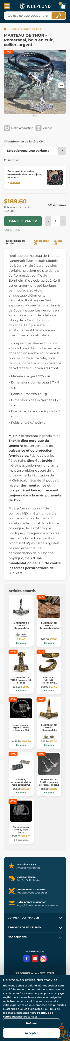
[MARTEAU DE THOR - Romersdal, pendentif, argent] (24, 634)
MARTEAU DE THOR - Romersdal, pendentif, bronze (49, 730)
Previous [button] (9, 85)
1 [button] (33, 115)
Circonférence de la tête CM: (24, 141)
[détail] (55, 177)
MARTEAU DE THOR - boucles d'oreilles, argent (49, 782)
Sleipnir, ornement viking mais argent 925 (21, 782)
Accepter (31, 1033)
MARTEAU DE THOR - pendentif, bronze (21, 680)
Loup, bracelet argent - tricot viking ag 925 (21, 727)
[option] (35, 82)
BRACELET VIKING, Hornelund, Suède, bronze (48, 681)
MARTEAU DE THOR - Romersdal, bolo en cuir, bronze (48, 627)
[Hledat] (59, 15)
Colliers (36, 28)
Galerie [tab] (58, 242)
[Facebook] (26, 958)
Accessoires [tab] (41, 242)
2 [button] (36, 115)
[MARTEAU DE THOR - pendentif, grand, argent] (18, 634)
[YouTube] (35, 958)
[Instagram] (43, 958)
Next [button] (61, 85)
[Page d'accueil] (5, 28)
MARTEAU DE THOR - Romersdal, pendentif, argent (21, 627)
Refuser (31, 1023)
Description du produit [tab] (15, 242)
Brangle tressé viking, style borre (21, 830)
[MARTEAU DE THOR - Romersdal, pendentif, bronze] (46, 736)
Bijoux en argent (19, 28)
